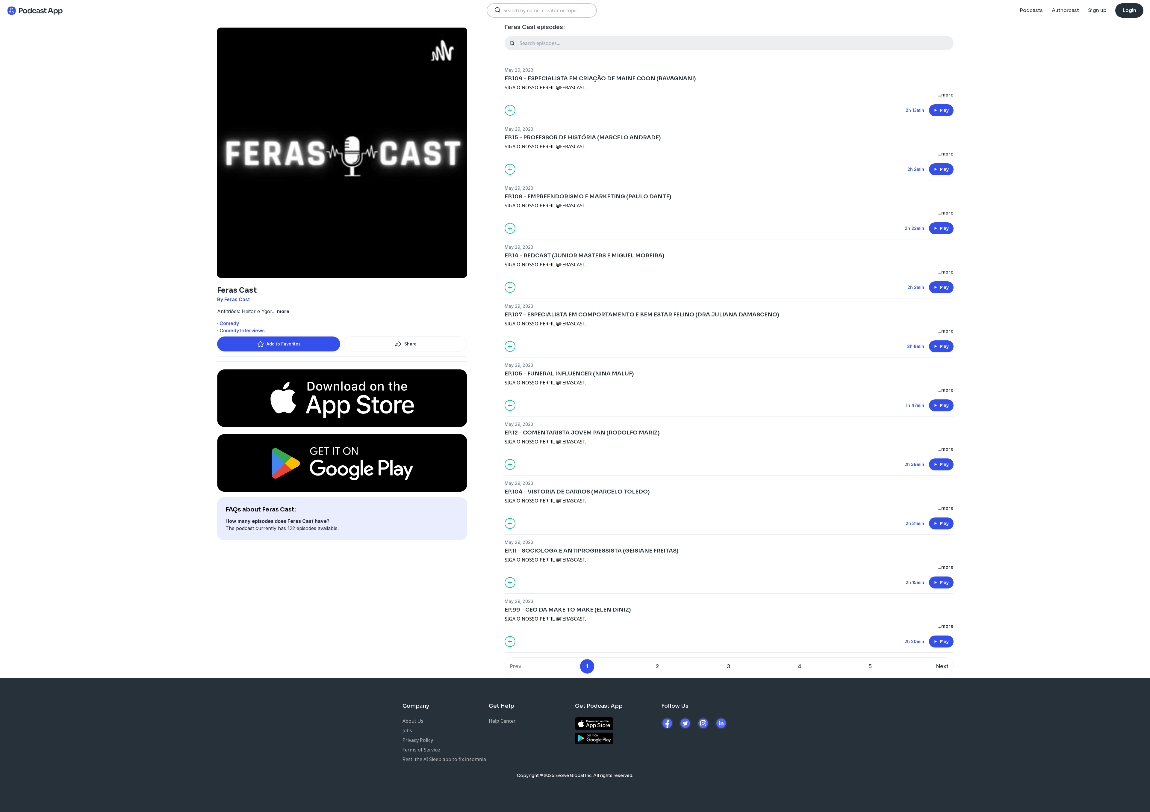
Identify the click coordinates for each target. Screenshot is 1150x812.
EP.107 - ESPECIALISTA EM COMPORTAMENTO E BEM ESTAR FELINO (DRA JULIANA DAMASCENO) (642, 314)
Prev (515, 666)
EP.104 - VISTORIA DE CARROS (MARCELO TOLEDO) (577, 491)
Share (410, 343)
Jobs (407, 730)
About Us (412, 721)
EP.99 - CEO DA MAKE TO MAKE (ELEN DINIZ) (568, 609)
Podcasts (1031, 10)
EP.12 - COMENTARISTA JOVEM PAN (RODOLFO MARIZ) (582, 432)
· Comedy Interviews (241, 330)
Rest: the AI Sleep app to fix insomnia (444, 759)
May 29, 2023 (519, 70)
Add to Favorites (284, 343)
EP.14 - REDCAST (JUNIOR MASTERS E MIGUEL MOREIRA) (585, 255)
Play (944, 110)
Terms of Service (421, 749)
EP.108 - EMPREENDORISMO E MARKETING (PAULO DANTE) (588, 196)
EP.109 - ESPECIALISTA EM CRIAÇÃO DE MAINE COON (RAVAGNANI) (600, 78)
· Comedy (228, 323)
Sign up (1097, 10)
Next (942, 666)
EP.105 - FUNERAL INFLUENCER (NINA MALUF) (569, 373)
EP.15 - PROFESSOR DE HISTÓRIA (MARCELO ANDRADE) (583, 137)
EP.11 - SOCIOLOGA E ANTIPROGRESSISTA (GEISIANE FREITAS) (592, 550)
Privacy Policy (417, 740)
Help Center (502, 721)
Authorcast (1065, 10)
